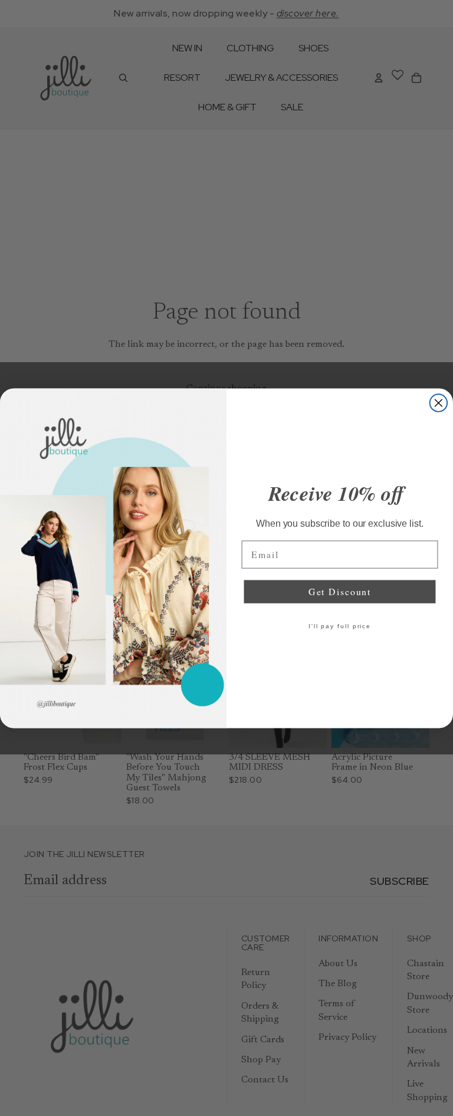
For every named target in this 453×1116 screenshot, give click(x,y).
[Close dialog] (439, 403)
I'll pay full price (339, 626)
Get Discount (339, 591)
